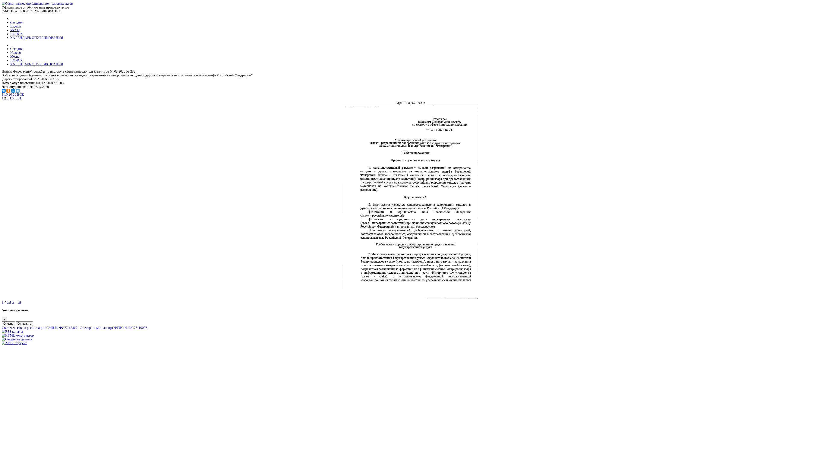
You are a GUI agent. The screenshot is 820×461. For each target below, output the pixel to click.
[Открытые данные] (17, 339)
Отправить (24, 323)
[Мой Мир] (13, 91)
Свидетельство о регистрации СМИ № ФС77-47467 (39, 328)
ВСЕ (20, 94)
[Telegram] (18, 91)
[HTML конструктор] (18, 335)
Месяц (15, 30)
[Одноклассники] (8, 91)
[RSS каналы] (12, 331)
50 (14, 94)
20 (10, 94)
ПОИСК (16, 34)
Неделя (15, 26)
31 (19, 98)
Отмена (8, 323)
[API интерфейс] (14, 343)
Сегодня (16, 22)
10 (6, 94)
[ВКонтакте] (4, 91)
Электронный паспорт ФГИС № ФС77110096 (113, 328)
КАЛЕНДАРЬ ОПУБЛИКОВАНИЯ (36, 37)
